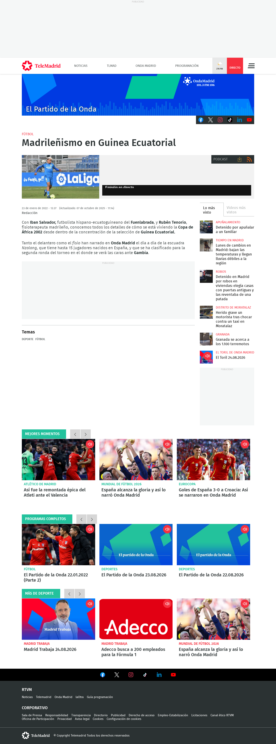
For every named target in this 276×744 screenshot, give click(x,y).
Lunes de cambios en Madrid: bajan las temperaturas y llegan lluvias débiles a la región (206, 244)
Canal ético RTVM (222, 715)
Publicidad (118, 715)
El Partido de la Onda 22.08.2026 (213, 544)
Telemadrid (43, 697)
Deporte (27, 339)
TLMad (111, 65)
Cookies (98, 719)
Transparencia (81, 715)
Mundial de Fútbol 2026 (121, 484)
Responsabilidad (56, 715)
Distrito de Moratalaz (233, 307)
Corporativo (35, 708)
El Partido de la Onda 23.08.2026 (136, 544)
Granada (223, 334)
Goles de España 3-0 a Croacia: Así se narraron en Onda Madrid (213, 459)
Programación (187, 65)
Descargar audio (239, 159)
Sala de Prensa (32, 715)
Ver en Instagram (131, 675)
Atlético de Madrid (40, 484)
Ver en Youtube (173, 675)
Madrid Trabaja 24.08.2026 (58, 619)
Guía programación (100, 697)
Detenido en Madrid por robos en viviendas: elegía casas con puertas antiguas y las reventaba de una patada (206, 276)
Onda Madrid (146, 65)
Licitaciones (199, 715)
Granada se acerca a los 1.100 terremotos (206, 339)
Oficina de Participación (38, 719)
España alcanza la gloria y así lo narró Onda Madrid (136, 459)
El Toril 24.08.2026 (206, 357)
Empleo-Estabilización (173, 715)
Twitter (210, 119)
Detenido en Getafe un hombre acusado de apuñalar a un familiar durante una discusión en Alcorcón (206, 226)
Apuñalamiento (228, 222)
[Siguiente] (86, 434)
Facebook (201, 119)
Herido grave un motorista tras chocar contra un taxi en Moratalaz (206, 312)
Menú (251, 66)
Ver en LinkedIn (159, 675)
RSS (249, 159)
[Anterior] (75, 434)
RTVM (27, 690)
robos (221, 271)
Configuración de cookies (124, 719)
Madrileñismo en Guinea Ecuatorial (60, 177)
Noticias (80, 65)
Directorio (101, 715)
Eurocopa (187, 484)
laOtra (80, 697)
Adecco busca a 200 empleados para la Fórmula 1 (136, 619)
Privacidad (64, 719)
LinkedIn (239, 120)
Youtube (249, 120)
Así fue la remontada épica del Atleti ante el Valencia (58, 459)
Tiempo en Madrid (230, 240)
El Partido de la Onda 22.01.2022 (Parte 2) (58, 544)
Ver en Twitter (117, 675)
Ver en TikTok (145, 675)
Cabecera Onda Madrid (138, 95)
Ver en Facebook (103, 675)
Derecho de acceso (142, 715)
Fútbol (28, 134)
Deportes (109, 569)
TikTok (230, 119)
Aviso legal (82, 719)
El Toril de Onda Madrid (235, 352)
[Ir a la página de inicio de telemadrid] (41, 66)
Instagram (220, 120)
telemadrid (36, 735)
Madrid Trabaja (37, 643)
